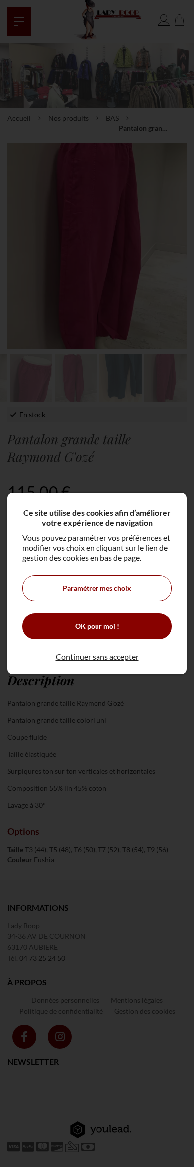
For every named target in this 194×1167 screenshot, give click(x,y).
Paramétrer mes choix (97, 588)
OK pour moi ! (97, 626)
